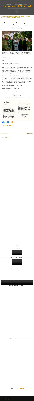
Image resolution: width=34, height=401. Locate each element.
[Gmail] (11, 122)
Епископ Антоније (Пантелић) (17, 6)
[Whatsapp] (4, 122)
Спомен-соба (18, 17)
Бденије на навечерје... (30, 133)
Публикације (22, 16)
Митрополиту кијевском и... (4, 133)
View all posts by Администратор (17, 128)
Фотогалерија (3, 17)
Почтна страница (4, 16)
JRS (8, 399)
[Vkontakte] (10, 122)
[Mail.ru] (8, 122)
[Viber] (7, 122)
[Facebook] (2, 122)
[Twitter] (3, 122)
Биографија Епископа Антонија (15, 16)
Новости (8, 16)
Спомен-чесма (14, 17)
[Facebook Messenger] (6, 122)
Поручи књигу (28, 16)
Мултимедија (9, 17)
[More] (12, 122)
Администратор (17, 28)
